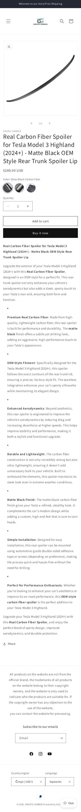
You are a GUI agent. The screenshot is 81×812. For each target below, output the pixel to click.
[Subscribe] (61, 738)
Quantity (8, 198)
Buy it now (40, 233)
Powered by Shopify (53, 804)
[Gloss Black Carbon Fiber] (7, 187)
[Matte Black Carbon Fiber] (19, 187)
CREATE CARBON (34, 804)
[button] (8, 21)
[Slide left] (31, 123)
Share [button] (12, 644)
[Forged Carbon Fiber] (31, 187)
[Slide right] (49, 123)
